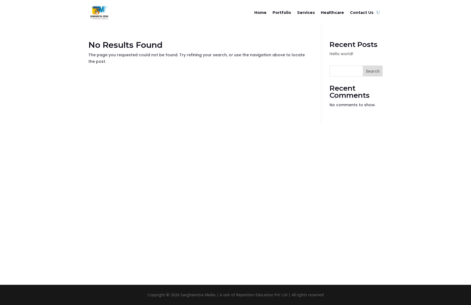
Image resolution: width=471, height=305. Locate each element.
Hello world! (341, 54)
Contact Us (361, 12)
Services (306, 12)
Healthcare (332, 12)
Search (373, 71)
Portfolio (282, 12)
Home (260, 12)
